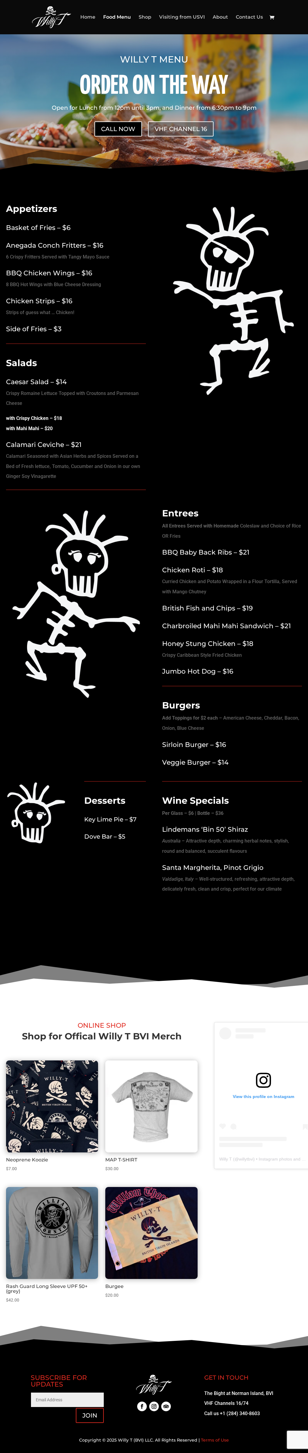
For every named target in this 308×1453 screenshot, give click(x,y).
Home (87, 17)
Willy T (225, 1159)
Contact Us (249, 17)
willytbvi (246, 1159)
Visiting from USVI (182, 17)
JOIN (89, 1415)
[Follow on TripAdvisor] (166, 1406)
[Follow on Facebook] (142, 1406)
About (220, 17)
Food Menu (117, 17)
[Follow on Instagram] (154, 1406)
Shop (145, 17)
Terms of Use (215, 1440)
